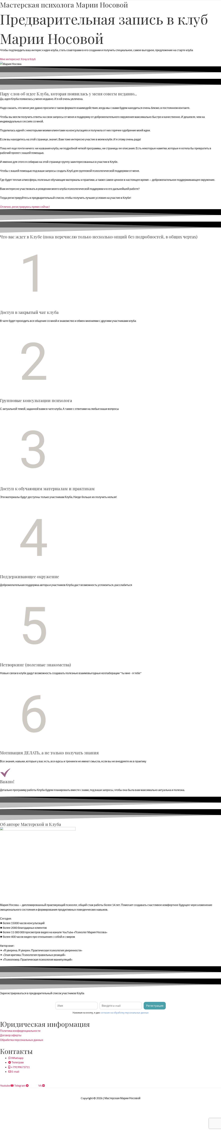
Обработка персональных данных (21, 1039)
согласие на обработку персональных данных (124, 1012)
